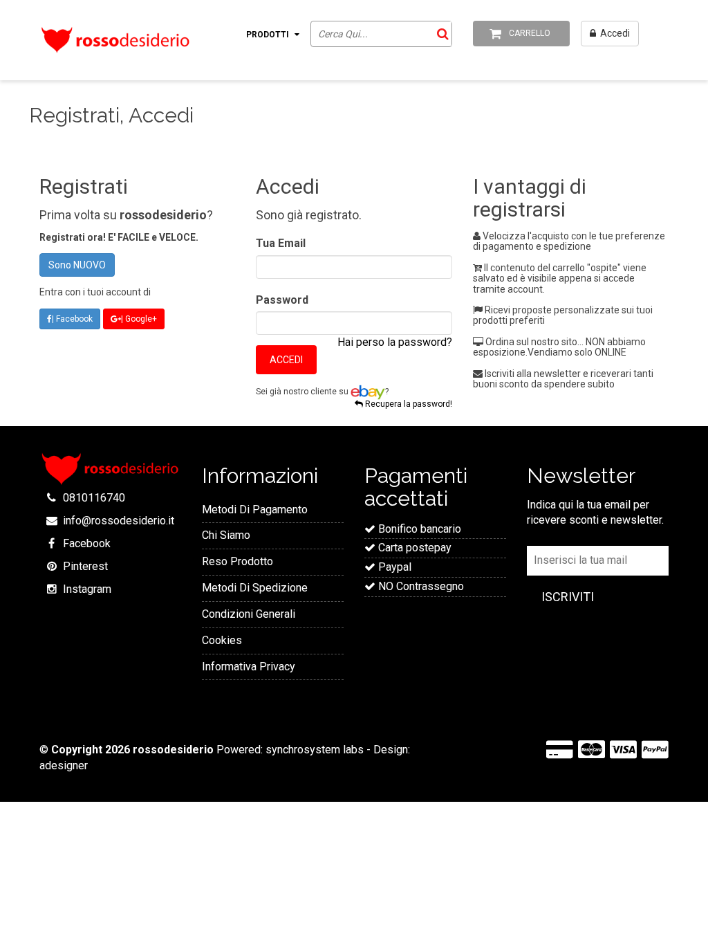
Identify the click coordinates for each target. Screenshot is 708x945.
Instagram (87, 589)
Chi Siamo (226, 535)
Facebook (87, 543)
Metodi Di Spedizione (255, 587)
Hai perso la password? (394, 342)
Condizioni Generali (248, 614)
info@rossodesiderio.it (118, 520)
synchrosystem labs (315, 749)
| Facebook (72, 319)
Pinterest (85, 566)
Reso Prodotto (237, 561)
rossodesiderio (173, 749)
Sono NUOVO (77, 264)
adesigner (63, 765)
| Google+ (139, 319)
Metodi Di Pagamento (255, 509)
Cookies (222, 640)
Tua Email (281, 243)
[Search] (440, 33)
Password (282, 299)
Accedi (286, 359)
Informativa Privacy (248, 666)
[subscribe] (567, 597)
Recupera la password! (407, 404)
